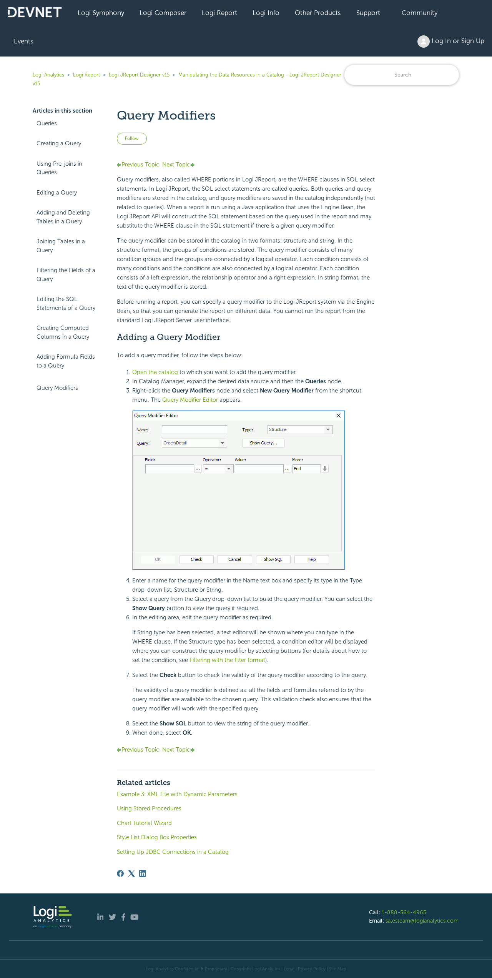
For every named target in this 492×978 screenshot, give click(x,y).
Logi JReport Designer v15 (139, 75)
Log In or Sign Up (457, 41)
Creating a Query (59, 143)
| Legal (287, 968)
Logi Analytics (48, 75)
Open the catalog (155, 372)
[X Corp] (131, 873)
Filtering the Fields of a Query (66, 275)
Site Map (337, 968)
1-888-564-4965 (404, 912)
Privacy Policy (312, 968)
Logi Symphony (101, 13)
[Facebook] (120, 873)
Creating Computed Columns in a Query (63, 332)
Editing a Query (57, 192)
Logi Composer (163, 13)
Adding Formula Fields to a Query (66, 361)
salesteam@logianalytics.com (422, 920)
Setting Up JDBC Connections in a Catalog (173, 851)
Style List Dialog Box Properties (157, 837)
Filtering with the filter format (227, 660)
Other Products (318, 13)
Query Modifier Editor (190, 399)
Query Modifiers (57, 387)
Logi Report (219, 13)
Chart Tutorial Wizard (144, 823)
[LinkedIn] (142, 873)
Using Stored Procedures (149, 808)
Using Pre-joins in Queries (59, 168)
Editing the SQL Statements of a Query (66, 303)
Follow (132, 138)
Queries (47, 123)
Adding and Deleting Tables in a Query (63, 217)
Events (23, 41)
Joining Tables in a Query (61, 246)
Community (419, 13)
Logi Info (266, 13)
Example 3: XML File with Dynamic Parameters (177, 794)
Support (368, 13)
